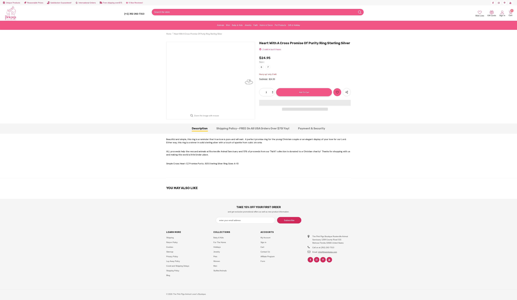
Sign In (502, 15)
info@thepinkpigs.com (327, 252)
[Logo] (11, 13)
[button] (305, 103)
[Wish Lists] (337, 92)
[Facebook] (493, 3)
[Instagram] (499, 3)
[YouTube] (510, 3)
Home (168, 34)
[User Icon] (502, 12)
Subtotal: (263, 79)
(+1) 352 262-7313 (134, 13)
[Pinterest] (505, 3)
